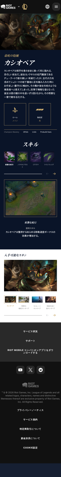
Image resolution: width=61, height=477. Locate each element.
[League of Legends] (24, 6)
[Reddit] (41, 370)
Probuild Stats (45, 132)
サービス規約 (30, 419)
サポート (30, 340)
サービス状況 (30, 331)
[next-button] (54, 174)
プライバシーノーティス (30, 410)
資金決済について (30, 438)
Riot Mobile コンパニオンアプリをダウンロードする (31, 351)
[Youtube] (20, 370)
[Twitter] (30, 370)
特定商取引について (30, 429)
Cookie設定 (30, 447)
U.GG (34, 132)
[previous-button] (47, 174)
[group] (29, 160)
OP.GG (25, 132)
